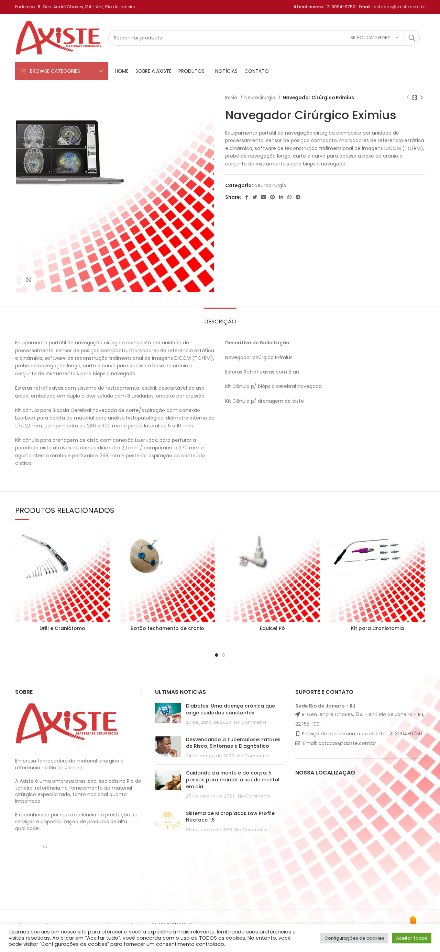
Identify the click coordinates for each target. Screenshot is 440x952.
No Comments (250, 722)
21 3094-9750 (341, 7)
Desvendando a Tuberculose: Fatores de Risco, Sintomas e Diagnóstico (233, 743)
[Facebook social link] (246, 197)
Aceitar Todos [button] (411, 938)
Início (232, 97)
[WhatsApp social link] (289, 197)
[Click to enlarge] (28, 279)
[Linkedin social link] (281, 197)
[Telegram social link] (298, 197)
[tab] (220, 318)
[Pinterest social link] (272, 197)
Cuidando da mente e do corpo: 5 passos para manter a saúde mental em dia (232, 779)
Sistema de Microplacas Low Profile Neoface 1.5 (230, 817)
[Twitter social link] (254, 197)
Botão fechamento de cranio (167, 628)
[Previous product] (407, 97)
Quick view (104, 538)
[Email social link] (263, 197)
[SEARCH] (412, 38)
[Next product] (421, 97)
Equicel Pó (272, 628)
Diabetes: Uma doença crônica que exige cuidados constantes (230, 709)
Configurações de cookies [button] (354, 938)
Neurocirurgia (260, 97)
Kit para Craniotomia (377, 628)
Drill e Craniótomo (62, 628)
